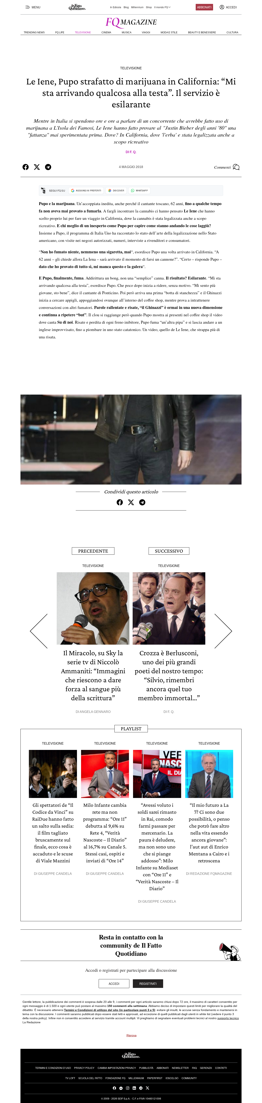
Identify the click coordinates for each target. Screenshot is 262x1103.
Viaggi (146, 32)
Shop (149, 7)
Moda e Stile (169, 32)
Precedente (93, 551)
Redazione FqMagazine (211, 873)
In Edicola (115, 7)
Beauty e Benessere (202, 32)
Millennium (137, 7)
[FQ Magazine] (131, 22)
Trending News (34, 32)
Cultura (232, 32)
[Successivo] (223, 631)
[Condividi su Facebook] (26, 167)
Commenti (222, 167)
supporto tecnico (228, 1018)
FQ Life (59, 32)
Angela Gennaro (95, 712)
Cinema (106, 32)
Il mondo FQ (161, 7)
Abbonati (204, 7)
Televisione (83, 32)
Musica (126, 32)
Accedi (114, 984)
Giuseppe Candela (55, 873)
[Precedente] (38, 631)
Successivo (169, 551)
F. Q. (133, 152)
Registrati (148, 984)
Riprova (131, 1035)
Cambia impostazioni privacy (117, 1067)
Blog (126, 7)
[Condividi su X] (37, 167)
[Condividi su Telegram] (48, 167)
